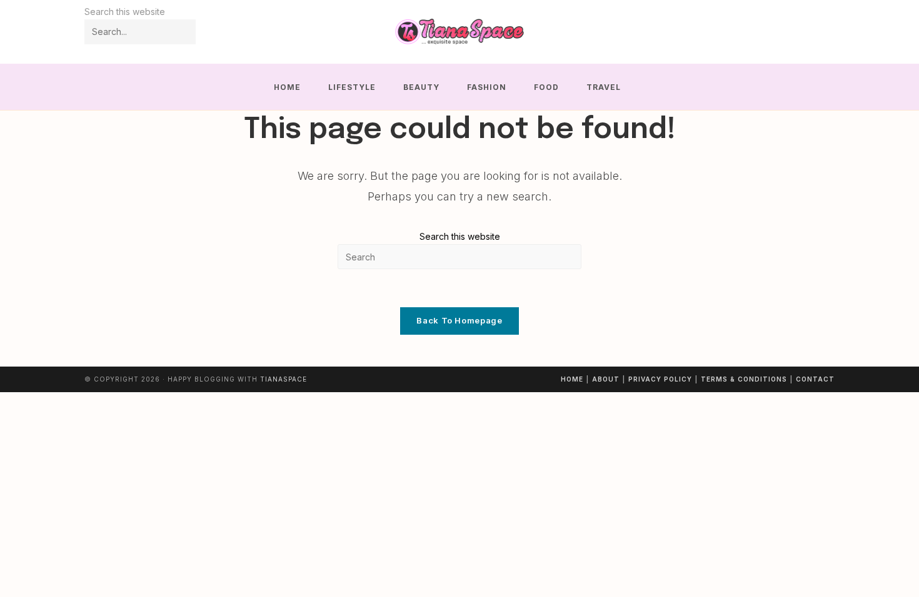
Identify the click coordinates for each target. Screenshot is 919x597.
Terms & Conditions (744, 379)
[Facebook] (792, 32)
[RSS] (826, 32)
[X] (775, 32)
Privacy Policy (660, 379)
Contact (815, 379)
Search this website (459, 236)
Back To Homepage (459, 320)
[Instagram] (809, 32)
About (606, 379)
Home (572, 379)
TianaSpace (283, 379)
